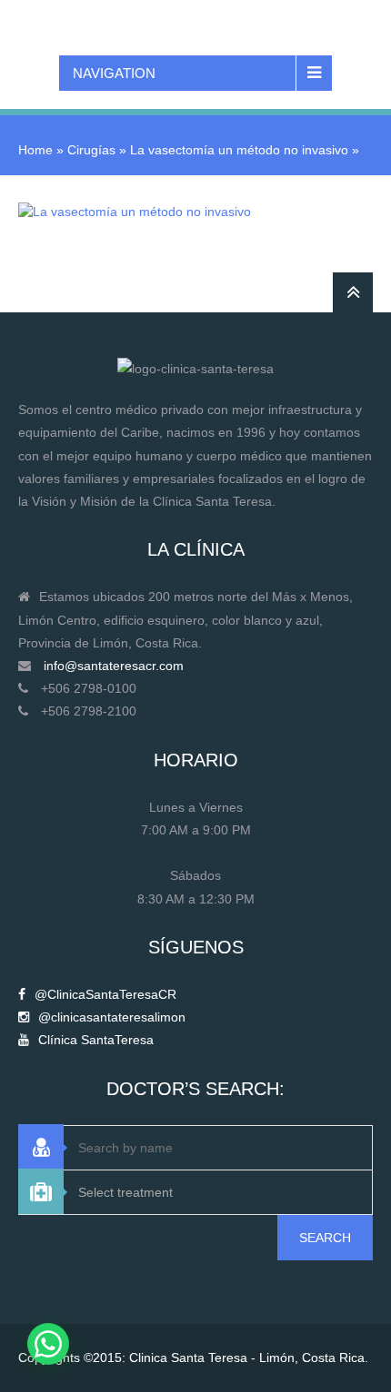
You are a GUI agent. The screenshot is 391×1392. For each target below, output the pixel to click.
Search (325, 1237)
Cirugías (91, 150)
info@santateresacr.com (114, 665)
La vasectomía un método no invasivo (239, 150)
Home (35, 150)
